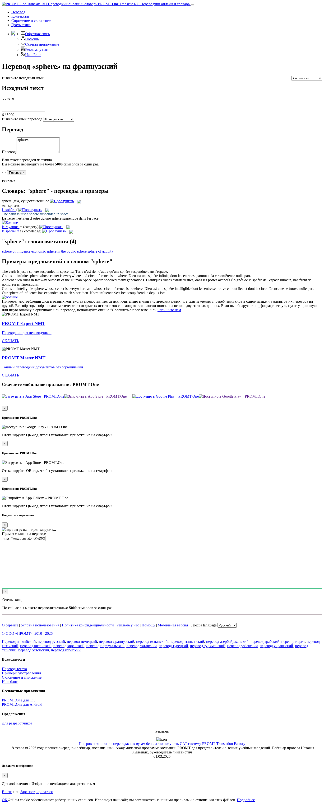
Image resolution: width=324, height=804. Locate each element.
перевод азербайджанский (227, 641)
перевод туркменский (207, 646)
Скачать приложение (42, 44)
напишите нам (169, 310)
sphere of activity (100, 251)
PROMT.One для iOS (19, 700)
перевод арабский (264, 641)
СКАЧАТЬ (10, 341)
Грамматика (21, 25)
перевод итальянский (187, 641)
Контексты (20, 16)
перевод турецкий (173, 646)
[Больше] (10, 297)
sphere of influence (16, 251)
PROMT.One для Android (22, 704)
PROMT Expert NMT (23, 323)
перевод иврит (293, 641)
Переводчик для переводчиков (26, 333)
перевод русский (51, 641)
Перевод (18, 12)
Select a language (203, 625)
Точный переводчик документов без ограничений (42, 367)
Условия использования (40, 625)
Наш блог (10, 682)
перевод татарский (141, 646)
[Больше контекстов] (10, 223)
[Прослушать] (62, 201)
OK (5, 800)
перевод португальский (105, 646)
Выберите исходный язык (23, 78)
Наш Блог (33, 55)
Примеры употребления (21, 673)
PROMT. (143, 4)
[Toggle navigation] (192, 5)
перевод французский (116, 641)
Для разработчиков (17, 723)
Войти (7, 792)
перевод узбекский (242, 646)
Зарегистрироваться (36, 792)
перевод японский (66, 650)
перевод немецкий (82, 641)
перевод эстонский (33, 650)
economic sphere (43, 251)
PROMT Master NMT (24, 357)
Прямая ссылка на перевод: (24, 534)
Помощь (32, 39)
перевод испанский (152, 641)
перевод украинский (276, 646)
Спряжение (31, 21)
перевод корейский (68, 646)
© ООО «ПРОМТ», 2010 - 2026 (27, 633)
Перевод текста (14, 669)
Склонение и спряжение (22, 677)
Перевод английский (19, 641)
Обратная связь (37, 34)
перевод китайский (35, 646)
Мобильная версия (173, 625)
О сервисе (10, 625)
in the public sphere (72, 251)
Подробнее (246, 800)
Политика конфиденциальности (88, 625)
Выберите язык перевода (22, 119)
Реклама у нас (36, 49)
